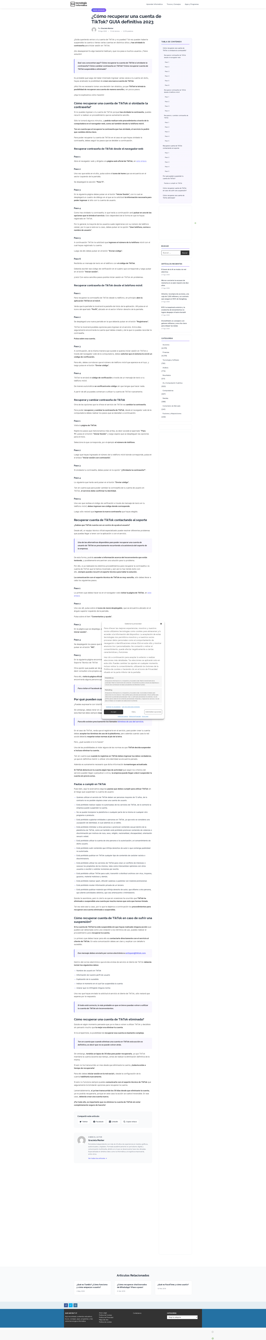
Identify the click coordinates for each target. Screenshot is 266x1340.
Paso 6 (167, 85)
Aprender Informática (154, 4)
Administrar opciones (153, 712)
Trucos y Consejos (174, 4)
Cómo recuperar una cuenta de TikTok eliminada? (173, 197)
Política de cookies (123, 716)
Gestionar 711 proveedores (113, 707)
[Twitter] (71, 1305)
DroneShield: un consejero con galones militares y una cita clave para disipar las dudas (174, 323)
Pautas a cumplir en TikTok (173, 183)
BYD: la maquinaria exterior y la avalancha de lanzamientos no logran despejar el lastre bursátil (173, 309)
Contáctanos (137, 1313)
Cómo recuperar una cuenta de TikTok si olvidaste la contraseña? (174, 49)
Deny (134, 712)
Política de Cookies (105, 1315)
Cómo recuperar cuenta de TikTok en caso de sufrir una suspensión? (175, 189)
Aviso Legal (145, 716)
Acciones (166, 345)
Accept (113, 712)
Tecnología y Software (171, 360)
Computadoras (168, 391)
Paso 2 (167, 67)
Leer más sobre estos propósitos (131, 707)
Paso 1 (167, 62)
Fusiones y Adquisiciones (172, 413)
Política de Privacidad (135, 716)
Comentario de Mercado (171, 406)
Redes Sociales (99, 10)
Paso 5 (167, 80)
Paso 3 (167, 71)
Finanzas (166, 352)
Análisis (165, 368)
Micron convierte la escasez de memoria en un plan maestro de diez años (175, 282)
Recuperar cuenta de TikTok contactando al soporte (172, 147)
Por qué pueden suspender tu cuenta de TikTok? (173, 177)
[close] (213, 1332)
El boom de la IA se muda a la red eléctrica (173, 270)
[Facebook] (66, 1305)
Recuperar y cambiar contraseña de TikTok (176, 117)
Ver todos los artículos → (97, 1158)
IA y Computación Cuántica (172, 383)
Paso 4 (167, 76)
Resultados (167, 375)
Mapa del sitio (103, 1320)
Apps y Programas (192, 4)
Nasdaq (165, 398)
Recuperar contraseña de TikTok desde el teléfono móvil (175, 91)
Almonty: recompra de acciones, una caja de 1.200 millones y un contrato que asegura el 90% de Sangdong (175, 296)
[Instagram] (75, 1305)
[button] (161, 624)
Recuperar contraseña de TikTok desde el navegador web (175, 56)
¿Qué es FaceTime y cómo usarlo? (173, 1284)
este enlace (141, 161)
